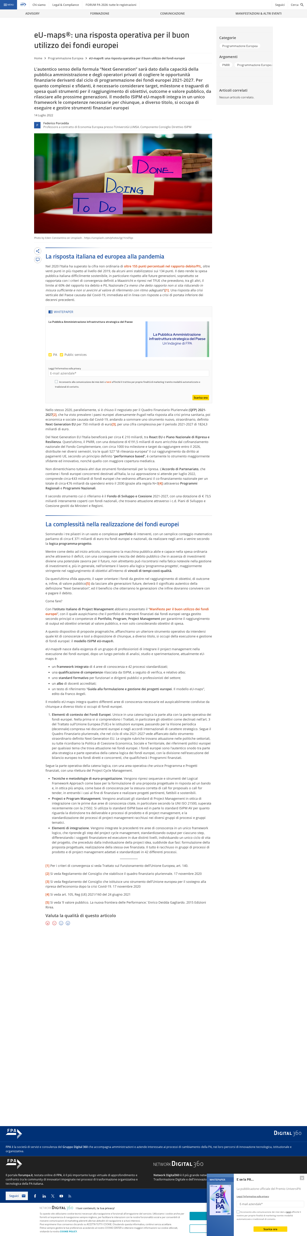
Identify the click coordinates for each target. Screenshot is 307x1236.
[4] (160, 483)
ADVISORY (32, 13)
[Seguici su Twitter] (53, 1196)
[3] (114, 424)
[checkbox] (56, 382)
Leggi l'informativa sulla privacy (65, 368)
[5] (88, 583)
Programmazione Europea (65, 58)
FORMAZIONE (99, 13)
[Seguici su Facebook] (35, 1196)
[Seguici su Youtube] (61, 1196)
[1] (167, 290)
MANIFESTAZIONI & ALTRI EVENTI (259, 13)
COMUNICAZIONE (172, 13)
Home (38, 58)
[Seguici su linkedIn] (44, 1196)
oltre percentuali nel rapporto (162, 266)
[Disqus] (153, 980)
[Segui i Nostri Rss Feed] (70, 1196)
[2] (54, 414)
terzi (108, 382)
